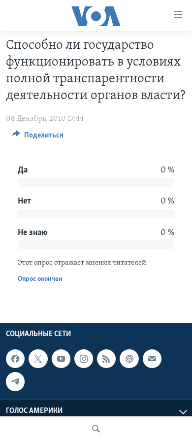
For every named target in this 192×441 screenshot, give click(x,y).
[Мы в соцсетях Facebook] (15, 358)
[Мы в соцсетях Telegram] (15, 382)
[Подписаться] (152, 358)
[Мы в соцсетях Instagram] (83, 358)
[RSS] (106, 358)
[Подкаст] (129, 358)
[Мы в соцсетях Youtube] (61, 358)
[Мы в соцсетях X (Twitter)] (38, 358)
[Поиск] (96, 428)
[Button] (38, 137)
